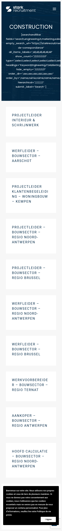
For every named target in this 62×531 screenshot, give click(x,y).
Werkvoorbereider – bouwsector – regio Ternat (30, 385)
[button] (54, 8)
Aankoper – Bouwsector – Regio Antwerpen (29, 421)
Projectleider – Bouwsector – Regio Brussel (29, 273)
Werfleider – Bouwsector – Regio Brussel (26, 349)
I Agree (48, 519)
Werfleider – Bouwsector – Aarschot (26, 156)
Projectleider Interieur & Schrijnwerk (27, 120)
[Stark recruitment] (21, 9)
